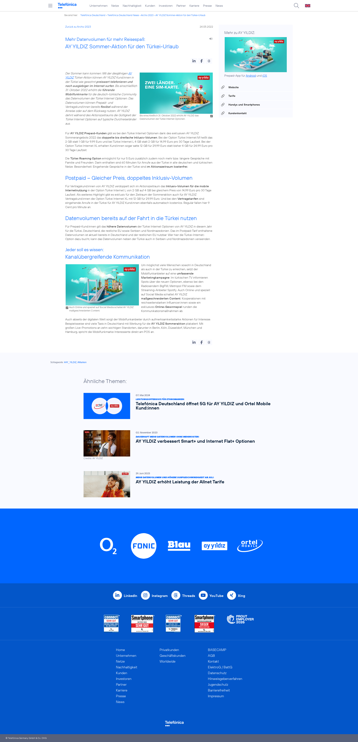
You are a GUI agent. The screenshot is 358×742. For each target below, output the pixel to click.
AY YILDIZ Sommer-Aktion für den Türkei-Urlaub (180, 15)
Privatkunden (169, 650)
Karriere (194, 5)
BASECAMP (217, 650)
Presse (207, 5)
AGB (211, 655)
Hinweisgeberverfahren (225, 679)
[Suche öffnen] (296, 5)
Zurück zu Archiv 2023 (78, 26)
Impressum (216, 696)
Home (120, 650)
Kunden (150, 5)
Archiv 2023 (147, 15)
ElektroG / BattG (220, 667)
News (219, 5)
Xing (241, 596)
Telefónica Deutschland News (123, 15)
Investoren (166, 5)
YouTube (216, 596)
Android (251, 75)
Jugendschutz (218, 684)
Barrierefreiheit (219, 690)
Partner (181, 5)
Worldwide (167, 661)
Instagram (160, 596)
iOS (264, 75)
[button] (194, 61)
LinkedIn (130, 596)
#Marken (82, 362)
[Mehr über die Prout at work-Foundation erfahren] (240, 624)
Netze (115, 5)
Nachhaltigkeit (132, 5)
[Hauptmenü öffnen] (50, 5)
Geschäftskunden (173, 655)
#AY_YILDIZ (70, 362)
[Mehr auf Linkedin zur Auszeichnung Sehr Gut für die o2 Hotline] (174, 624)
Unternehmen (99, 5)
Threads (188, 596)
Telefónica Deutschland (92, 15)
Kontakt (213, 661)
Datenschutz (217, 673)
